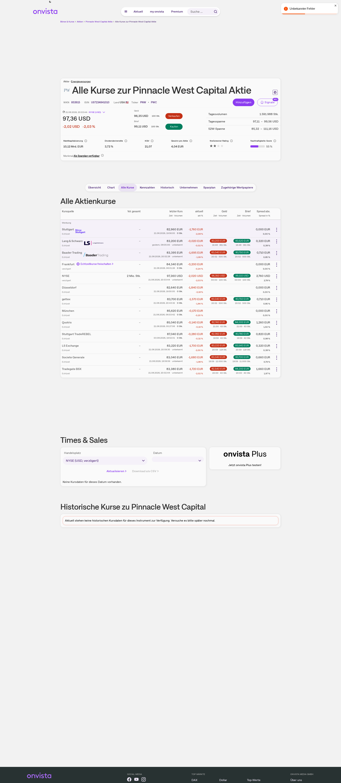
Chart (111, 187)
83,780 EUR (242, 333)
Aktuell (138, 11)
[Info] (86, 141)
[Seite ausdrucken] (275, 92)
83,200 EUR (218, 240)
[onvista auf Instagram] (143, 780)
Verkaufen (174, 116)
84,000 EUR (242, 322)
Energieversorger (81, 81)
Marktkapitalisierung (73, 140)
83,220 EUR (218, 345)
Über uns (296, 780)
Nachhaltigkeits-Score (261, 140)
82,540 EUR (218, 368)
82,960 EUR (218, 333)
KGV (147, 140)
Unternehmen (189, 187)
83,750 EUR (242, 252)
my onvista (157, 11)
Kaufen (174, 126)
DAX (194, 780)
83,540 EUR (242, 345)
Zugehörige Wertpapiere (237, 187)
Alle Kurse (127, 187)
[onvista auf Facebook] (129, 780)
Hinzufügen (243, 102)
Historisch (167, 187)
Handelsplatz (72, 453)
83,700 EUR (242, 357)
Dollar (223, 780)
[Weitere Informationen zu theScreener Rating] (216, 146)
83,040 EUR (218, 252)
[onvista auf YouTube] (136, 780)
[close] (335, 5)
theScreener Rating (219, 140)
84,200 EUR (242, 368)
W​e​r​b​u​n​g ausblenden (202, 48)
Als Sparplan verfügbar (87, 155)
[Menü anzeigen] (125, 11)
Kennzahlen (147, 187)
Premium (177, 11)
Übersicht (94, 187)
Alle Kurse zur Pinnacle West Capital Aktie (135, 21)
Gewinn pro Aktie (179, 140)
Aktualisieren (115, 471)
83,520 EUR (242, 240)
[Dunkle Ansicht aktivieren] (50, 1)
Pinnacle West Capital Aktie (99, 21)
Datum (157, 453)
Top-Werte (253, 780)
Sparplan (209, 187)
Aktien (80, 21)
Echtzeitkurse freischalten (96, 264)
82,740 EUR (218, 322)
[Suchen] (215, 12)
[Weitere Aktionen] (276, 229)
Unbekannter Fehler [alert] (302, 8)
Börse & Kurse (67, 21)
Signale (270, 102)
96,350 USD (218, 275)
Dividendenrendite (114, 140)
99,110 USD (242, 275)
